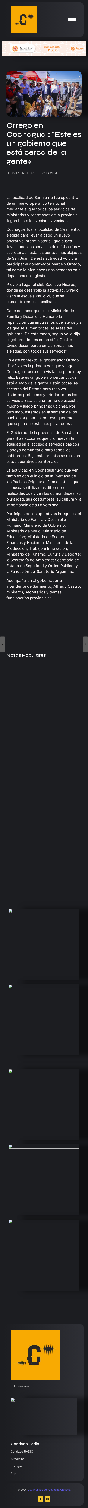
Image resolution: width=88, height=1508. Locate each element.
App (13, 1473)
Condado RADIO (22, 1451)
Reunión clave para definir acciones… (42, 748)
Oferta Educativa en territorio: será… (42, 866)
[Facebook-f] (40, 1499)
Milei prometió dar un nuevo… (34, 837)
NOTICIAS (29, 173)
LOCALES (13, 173)
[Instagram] (47, 1499)
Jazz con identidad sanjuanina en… (39, 890)
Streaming (18, 1458)
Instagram (17, 1466)
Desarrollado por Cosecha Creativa (49, 1489)
